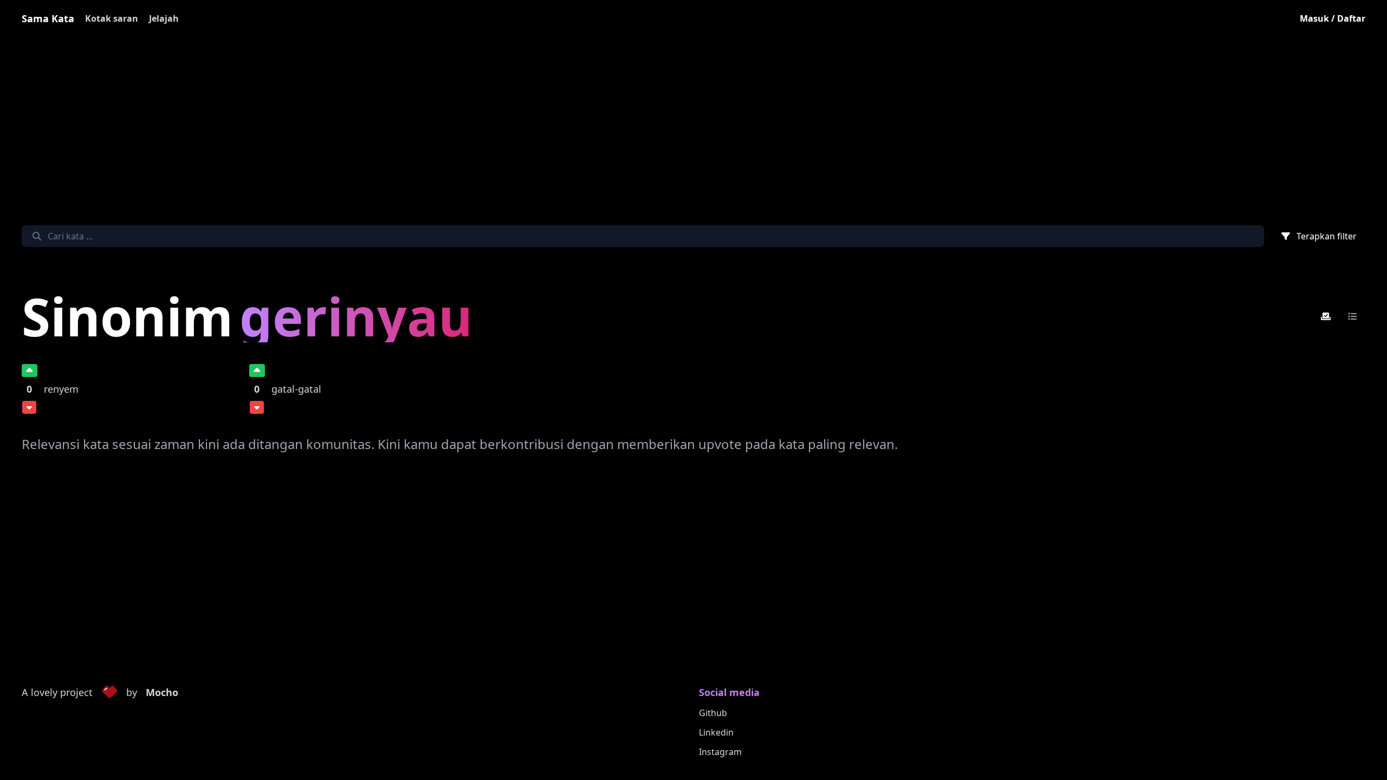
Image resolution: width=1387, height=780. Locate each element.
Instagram (720, 752)
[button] (109, 693)
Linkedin (716, 732)
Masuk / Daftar (1332, 18)
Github (713, 713)
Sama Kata (48, 18)
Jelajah (164, 18)
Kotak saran (111, 18)
